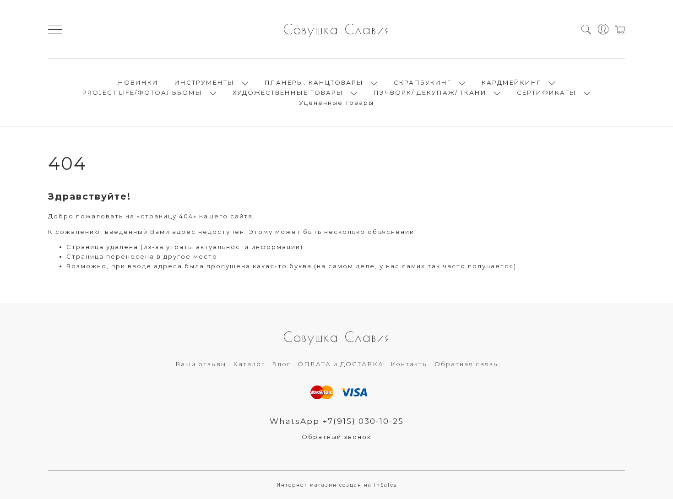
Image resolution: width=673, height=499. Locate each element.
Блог (281, 364)
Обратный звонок (336, 436)
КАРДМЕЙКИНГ (511, 82)
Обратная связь (466, 364)
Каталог (249, 364)
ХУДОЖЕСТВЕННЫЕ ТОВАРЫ (288, 92)
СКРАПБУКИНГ (422, 82)
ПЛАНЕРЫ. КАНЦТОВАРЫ (314, 82)
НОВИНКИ (138, 82)
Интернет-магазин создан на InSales (337, 485)
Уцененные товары (336, 102)
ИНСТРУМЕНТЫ (204, 82)
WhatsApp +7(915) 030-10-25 (337, 421)
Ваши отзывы (200, 364)
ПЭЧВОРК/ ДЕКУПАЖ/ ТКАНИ (430, 92)
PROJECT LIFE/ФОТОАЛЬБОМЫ (142, 92)
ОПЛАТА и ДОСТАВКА (341, 364)
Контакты (409, 364)
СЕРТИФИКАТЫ (546, 92)
